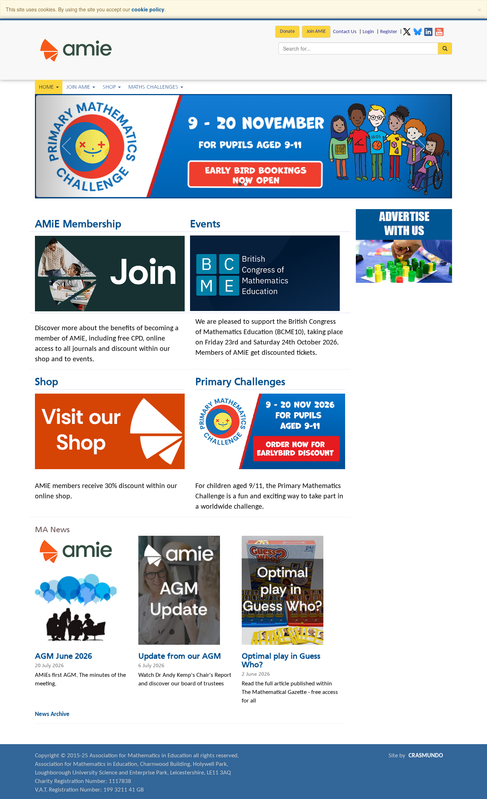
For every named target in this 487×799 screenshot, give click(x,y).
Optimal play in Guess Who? (281, 660)
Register (388, 32)
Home (47, 87)
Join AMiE (316, 31)
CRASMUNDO (426, 756)
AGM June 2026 (63, 656)
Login (368, 32)
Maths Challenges (154, 87)
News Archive (52, 714)
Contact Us (345, 32)
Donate (287, 31)
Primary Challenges (240, 382)
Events (205, 224)
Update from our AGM (179, 656)
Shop (110, 87)
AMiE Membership (78, 224)
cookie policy (148, 9)
